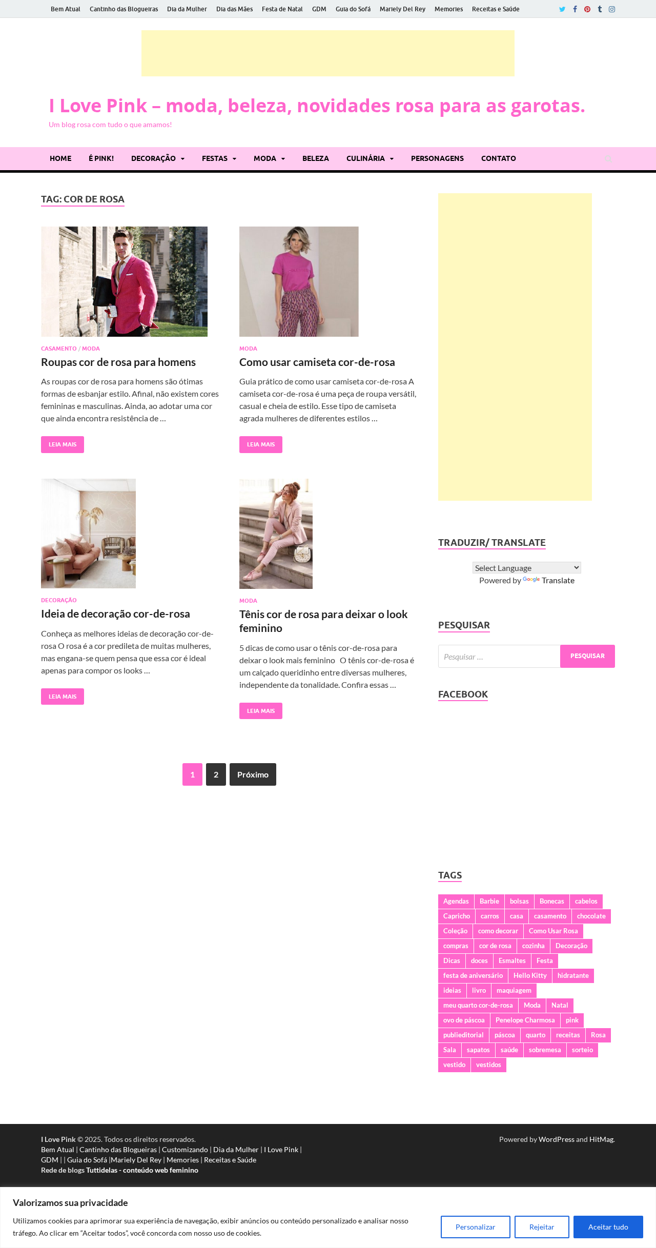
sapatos (478, 1050)
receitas (568, 1035)
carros (490, 916)
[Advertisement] (328, 53)
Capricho (456, 916)
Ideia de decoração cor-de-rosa (115, 613)
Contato (498, 158)
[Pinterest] (587, 9)
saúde (509, 1050)
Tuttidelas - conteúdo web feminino (142, 1169)
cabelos (586, 901)
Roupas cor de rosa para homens (118, 361)
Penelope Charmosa (525, 1020)
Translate (558, 580)
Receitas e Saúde (496, 9)
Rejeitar (542, 1226)
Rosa (598, 1035)
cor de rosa (495, 946)
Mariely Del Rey (402, 9)
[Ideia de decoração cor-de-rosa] (130, 538)
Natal (559, 1005)
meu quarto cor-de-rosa (478, 1005)
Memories (449, 9)
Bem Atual (65, 9)
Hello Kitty (530, 975)
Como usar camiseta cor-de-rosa (317, 361)
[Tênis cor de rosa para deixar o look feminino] (328, 538)
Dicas (451, 960)
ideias (452, 990)
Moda (265, 158)
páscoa (505, 1035)
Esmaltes (512, 960)
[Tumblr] (599, 9)
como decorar (498, 931)
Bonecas (552, 901)
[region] (328, 1217)
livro (479, 990)
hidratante (573, 975)
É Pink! (101, 158)
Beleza (315, 158)
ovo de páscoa (464, 1020)
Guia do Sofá (353, 9)
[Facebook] (575, 9)
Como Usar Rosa (553, 931)
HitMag (601, 1139)
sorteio (582, 1050)
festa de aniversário (473, 975)
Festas (215, 158)
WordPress (557, 1139)
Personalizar (476, 1226)
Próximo (253, 774)
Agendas (456, 901)
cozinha (533, 946)
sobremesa (545, 1050)
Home (60, 158)
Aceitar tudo (608, 1226)
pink (572, 1020)
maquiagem (514, 990)
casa (516, 916)
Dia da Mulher (187, 9)
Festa (545, 960)
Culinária (365, 158)
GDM (319, 9)
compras (455, 946)
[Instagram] (612, 9)
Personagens (437, 158)
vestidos (488, 1064)
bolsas (519, 901)
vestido (454, 1064)
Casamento (59, 348)
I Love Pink (281, 1149)
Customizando (185, 1149)
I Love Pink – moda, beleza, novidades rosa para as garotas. (317, 105)
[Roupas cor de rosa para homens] (130, 286)
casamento (550, 916)
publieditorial (463, 1035)
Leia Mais (58, 442)
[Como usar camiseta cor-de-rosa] (328, 286)
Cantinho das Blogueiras (124, 9)
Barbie (489, 901)
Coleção (455, 931)
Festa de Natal (282, 9)
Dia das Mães (234, 9)
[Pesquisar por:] (526, 656)
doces (479, 960)
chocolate (591, 916)
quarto (535, 1035)
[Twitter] (562, 9)
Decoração (153, 158)
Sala (449, 1050)
